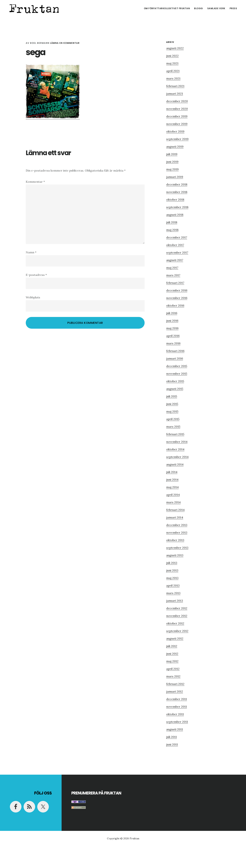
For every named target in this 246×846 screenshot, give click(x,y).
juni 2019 (172, 161)
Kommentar (35, 181)
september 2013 (177, 547)
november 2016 (176, 298)
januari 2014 (174, 517)
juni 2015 (172, 404)
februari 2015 (175, 434)
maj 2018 (172, 230)
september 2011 (177, 721)
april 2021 (173, 71)
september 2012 (177, 631)
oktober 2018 (175, 199)
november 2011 (176, 706)
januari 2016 (174, 358)
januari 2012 (174, 691)
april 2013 (173, 585)
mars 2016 (173, 343)
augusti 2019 (175, 146)
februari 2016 (175, 351)
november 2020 (177, 108)
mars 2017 (173, 275)
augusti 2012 (174, 638)
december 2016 (176, 290)
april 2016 (173, 335)
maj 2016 (172, 328)
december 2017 (176, 237)
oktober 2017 (175, 245)
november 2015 (176, 373)
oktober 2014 (175, 449)
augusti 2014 (175, 464)
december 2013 (176, 525)
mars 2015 (173, 426)
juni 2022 (172, 55)
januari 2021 (174, 93)
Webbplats (33, 297)
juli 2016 (171, 313)
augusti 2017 (174, 260)
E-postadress (36, 275)
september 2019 (177, 139)
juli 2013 (171, 563)
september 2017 (177, 252)
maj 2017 (172, 267)
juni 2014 (172, 479)
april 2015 (172, 419)
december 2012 (176, 608)
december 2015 (176, 366)
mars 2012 (173, 676)
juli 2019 (171, 154)
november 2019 (176, 124)
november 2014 (176, 441)
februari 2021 (175, 86)
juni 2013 (172, 570)
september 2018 (177, 207)
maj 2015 (172, 411)
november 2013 (176, 532)
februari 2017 (175, 283)
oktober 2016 (175, 305)
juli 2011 (171, 737)
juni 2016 (172, 320)
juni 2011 (172, 744)
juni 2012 (172, 653)
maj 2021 (172, 63)
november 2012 (176, 616)
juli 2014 (171, 472)
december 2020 (177, 101)
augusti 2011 (174, 729)
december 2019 (176, 116)
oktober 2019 (175, 131)
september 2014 (177, 457)
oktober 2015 (175, 381)
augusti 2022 (175, 48)
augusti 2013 (174, 555)
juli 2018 (171, 222)
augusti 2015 (174, 388)
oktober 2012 (175, 623)
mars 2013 (173, 593)
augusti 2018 (174, 214)
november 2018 (176, 192)
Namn (31, 252)
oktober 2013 (175, 540)
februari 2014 (175, 510)
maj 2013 (172, 578)
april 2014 (173, 494)
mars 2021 (173, 78)
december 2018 (176, 184)
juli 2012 (171, 646)
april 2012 (173, 668)
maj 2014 (172, 487)
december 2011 (176, 699)
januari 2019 (174, 177)
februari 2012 (175, 684)
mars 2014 (173, 502)
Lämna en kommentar (65, 43)
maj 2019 (172, 169)
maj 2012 (172, 661)
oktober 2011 (175, 714)
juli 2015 (171, 396)
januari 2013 (174, 600)
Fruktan (34, 8)
